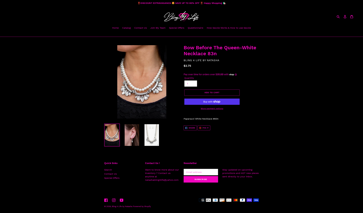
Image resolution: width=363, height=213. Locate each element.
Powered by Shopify (142, 206)
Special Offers (111, 178)
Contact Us (110, 173)
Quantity (189, 78)
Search (108, 169)
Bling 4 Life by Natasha (122, 206)
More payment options (212, 108)
